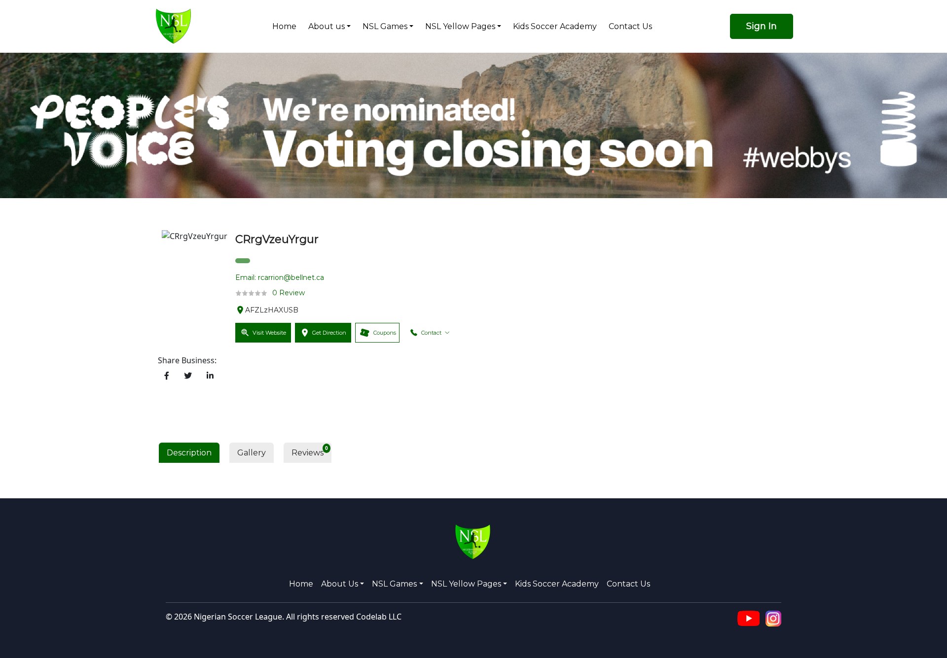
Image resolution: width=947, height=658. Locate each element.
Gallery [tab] (251, 452)
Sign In (761, 26)
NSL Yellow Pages (460, 26)
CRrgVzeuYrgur (277, 239)
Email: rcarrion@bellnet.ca (279, 277)
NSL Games (385, 26)
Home (284, 26)
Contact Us (630, 26)
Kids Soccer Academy (555, 26)
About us (326, 26)
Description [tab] (189, 452)
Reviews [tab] (307, 452)
